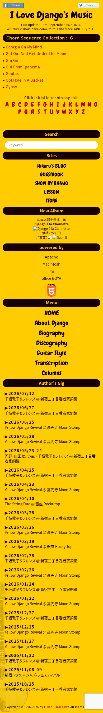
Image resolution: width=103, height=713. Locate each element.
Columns (52, 373)
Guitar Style (52, 353)
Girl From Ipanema (23, 66)
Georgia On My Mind (24, 46)
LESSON (51, 191)
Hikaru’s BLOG (51, 165)
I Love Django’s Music (51, 15)
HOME (51, 313)
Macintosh (51, 264)
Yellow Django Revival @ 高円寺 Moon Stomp (43, 425)
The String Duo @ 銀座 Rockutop (32, 501)
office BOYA (51, 278)
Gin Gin (13, 60)
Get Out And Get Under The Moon (36, 53)
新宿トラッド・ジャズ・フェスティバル (32, 672)
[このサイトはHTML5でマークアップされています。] (51, 295)
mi (51, 271)
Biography (51, 333)
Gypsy (11, 86)
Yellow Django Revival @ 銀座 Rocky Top (39, 544)
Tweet (90, 5)
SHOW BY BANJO (51, 183)
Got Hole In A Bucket (24, 80)
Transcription (51, 363)
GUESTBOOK (51, 174)
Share (16, 5)
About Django (51, 323)
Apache (51, 257)
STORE (51, 200)
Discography (51, 343)
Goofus (12, 73)
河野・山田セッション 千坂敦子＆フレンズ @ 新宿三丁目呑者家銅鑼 (50, 455)
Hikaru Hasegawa (56, 707)
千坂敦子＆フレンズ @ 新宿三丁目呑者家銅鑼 (41, 396)
